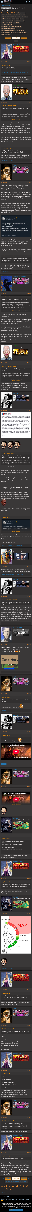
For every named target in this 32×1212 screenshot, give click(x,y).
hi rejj (17, 18)
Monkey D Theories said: (8, 105)
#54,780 (29, 1152)
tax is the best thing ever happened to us (12, 26)
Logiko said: (5, 65)
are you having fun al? (7, 14)
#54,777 (29, 1025)
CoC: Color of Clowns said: (9, 599)
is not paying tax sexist (7, 20)
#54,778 (29, 1070)
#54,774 (29, 878)
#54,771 (29, 732)
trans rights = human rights (8, 28)
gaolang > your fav (6, 18)
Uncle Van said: (6, 297)
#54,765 (29, 362)
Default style (5, 1196)
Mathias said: (5, 697)
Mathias (15, 393)
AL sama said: (5, 148)
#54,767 (29, 567)
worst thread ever (6, 34)
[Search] (29, 2)
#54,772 (29, 786)
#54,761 (29, 61)
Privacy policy (21, 1199)
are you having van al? (19, 14)
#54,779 (29, 1117)
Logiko (15, 165)
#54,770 (29, 693)
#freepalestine (21, 13)
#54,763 (29, 182)
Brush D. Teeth (18, 45)
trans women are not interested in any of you (13, 30)
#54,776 (29, 989)
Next (23, 38)
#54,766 (29, 410)
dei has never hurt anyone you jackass (11, 16)
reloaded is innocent (7, 24)
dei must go (25, 16)
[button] (2, 2)
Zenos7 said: (5, 838)
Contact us (4, 1199)
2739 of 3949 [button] (16, 38)
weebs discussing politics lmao (18, 32)
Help (27, 1199)
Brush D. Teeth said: (7, 256)
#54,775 (29, 914)
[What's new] (26, 2)
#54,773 (29, 835)
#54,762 (29, 102)
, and (13, 574)
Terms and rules (12, 1199)
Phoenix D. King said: (7, 453)
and (13, 545)
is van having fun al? (19, 20)
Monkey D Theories (19, 276)
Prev (8, 38)
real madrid (16, 22)
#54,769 (29, 644)
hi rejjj (21, 18)
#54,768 (29, 596)
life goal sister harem (7, 22)
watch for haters (6, 32)
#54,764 (29, 293)
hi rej (13, 18)
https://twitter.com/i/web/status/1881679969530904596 (16, 73)
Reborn (15, 818)
